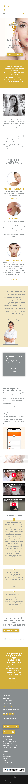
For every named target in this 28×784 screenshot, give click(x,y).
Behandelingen (7, 756)
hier (19, 77)
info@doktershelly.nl (11, 6)
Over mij (5, 758)
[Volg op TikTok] (10, 714)
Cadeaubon (8, 732)
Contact (5, 764)
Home (4, 755)
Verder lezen (14, 198)
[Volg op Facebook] (12, 714)
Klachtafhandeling (8, 762)
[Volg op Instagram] (4, 10)
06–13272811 (9, 2)
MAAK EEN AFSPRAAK (14, 370)
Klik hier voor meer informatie (13, 680)
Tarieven (5, 760)
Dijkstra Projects (14, 782)
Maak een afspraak (15, 55)
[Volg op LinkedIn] (7, 714)
